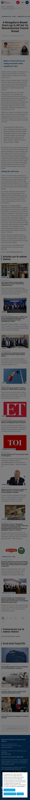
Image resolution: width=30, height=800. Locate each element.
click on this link (21, 786)
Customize (20, 794)
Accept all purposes (9, 790)
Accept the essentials (9, 794)
